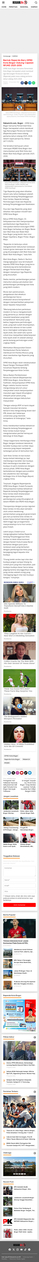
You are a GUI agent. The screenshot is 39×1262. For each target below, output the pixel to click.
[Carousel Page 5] (25, 1173)
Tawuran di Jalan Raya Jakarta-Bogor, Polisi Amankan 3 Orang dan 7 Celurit (20, 1132)
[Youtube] (22, 773)
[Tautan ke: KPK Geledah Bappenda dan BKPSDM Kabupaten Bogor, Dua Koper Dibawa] (7, 1222)
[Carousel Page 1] (14, 1173)
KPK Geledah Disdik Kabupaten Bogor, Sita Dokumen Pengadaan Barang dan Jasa (24, 1188)
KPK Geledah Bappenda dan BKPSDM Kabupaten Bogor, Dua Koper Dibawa (24, 1220)
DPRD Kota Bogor (11, 756)
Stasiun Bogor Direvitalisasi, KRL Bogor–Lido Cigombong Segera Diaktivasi (27, 845)
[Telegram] (30, 773)
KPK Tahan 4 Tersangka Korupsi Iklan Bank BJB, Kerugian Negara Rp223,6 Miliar (23, 961)
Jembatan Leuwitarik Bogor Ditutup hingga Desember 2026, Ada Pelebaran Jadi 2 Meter (10, 812)
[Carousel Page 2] (17, 1173)
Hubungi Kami (28, 1257)
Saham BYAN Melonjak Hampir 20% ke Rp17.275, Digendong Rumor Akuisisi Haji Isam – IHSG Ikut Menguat (20, 1073)
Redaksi (4, 1259)
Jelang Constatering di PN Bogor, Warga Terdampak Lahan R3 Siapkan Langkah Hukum (10, 829)
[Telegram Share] (29, 83)
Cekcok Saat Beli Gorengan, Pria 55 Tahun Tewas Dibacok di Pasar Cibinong (20, 1138)
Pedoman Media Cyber (17, 1259)
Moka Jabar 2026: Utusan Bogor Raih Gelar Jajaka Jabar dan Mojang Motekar (28, 812)
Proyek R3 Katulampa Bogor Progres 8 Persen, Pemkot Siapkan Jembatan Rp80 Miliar (26, 829)
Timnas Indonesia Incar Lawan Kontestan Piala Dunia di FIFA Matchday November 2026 (15, 942)
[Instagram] (17, 773)
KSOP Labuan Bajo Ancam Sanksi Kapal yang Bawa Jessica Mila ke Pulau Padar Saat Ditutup (18, 1166)
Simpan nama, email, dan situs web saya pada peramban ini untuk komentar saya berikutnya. (19, 898)
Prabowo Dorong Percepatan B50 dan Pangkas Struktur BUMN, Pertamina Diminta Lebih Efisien (24, 983)
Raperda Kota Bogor (12, 759)
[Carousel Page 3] (19, 1173)
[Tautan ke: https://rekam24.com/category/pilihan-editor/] (34, 1037)
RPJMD (7, 763)
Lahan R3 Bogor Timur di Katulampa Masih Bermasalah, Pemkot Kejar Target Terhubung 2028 (23, 972)
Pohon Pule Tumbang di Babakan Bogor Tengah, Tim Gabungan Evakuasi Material (24, 1209)
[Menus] (3, 2)
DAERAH (5, 83)
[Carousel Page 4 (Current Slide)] (22, 1173)
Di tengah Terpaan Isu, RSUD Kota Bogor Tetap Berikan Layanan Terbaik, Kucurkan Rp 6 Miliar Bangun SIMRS (28, 784)
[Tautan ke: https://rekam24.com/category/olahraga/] (34, 1153)
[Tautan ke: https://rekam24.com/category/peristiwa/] (34, 1092)
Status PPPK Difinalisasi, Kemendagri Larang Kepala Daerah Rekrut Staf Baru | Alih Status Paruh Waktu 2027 (21, 1064)
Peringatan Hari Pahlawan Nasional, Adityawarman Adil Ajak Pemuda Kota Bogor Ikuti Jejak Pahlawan (10, 784)
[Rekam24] (20, 2)
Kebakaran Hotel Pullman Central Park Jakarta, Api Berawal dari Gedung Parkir (24, 951)
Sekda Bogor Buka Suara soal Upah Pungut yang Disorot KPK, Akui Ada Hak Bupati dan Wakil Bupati (10, 845)
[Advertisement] (19, 30)
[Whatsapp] (33, 83)
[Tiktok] (25, 773)
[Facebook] (9, 773)
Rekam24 (26, 759)
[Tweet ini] (26, 83)
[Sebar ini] (22, 83)
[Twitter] (13, 773)
